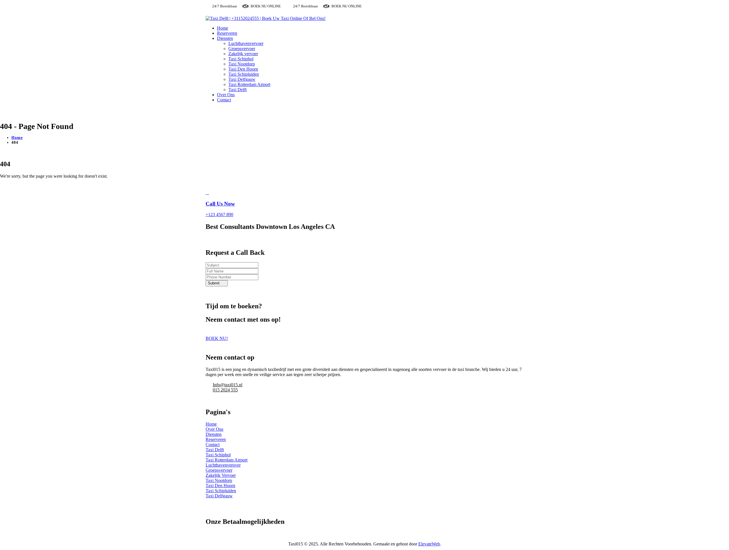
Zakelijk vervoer (243, 53)
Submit (214, 283)
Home (222, 28)
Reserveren (227, 33)
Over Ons (226, 94)
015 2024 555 (225, 389)
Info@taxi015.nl (227, 384)
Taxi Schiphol (240, 58)
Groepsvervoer (241, 48)
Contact (224, 99)
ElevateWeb (429, 543)
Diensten (225, 38)
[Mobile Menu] (209, 109)
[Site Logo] (265, 18)
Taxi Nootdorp (241, 63)
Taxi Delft (237, 89)
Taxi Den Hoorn (243, 69)
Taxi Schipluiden (243, 74)
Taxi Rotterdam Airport (249, 84)
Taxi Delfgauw (241, 79)
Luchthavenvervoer (245, 43)
